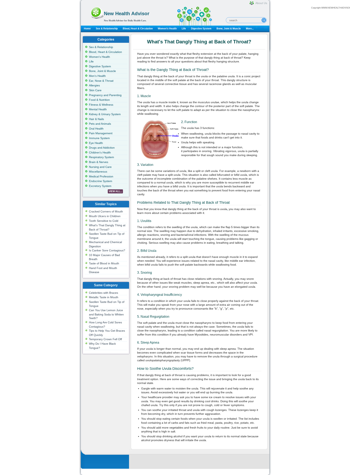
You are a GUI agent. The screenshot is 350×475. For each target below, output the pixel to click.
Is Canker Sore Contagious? (107, 250)
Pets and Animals (100, 123)
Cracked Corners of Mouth (106, 211)
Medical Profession (101, 176)
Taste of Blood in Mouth (104, 263)
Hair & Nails (96, 119)
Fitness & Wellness (101, 104)
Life (184, 28)
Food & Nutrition (99, 99)
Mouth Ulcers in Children (105, 216)
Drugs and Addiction (102, 147)
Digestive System (201, 28)
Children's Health (100, 152)
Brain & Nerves (98, 162)
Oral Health (96, 128)
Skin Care (95, 90)
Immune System (99, 138)
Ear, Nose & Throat (101, 80)
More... (250, 28)
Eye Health (96, 143)
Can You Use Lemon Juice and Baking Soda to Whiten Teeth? (106, 314)
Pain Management (100, 133)
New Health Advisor (126, 13)
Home (87, 28)
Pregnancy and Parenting (105, 95)
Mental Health (98, 109)
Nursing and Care (100, 166)
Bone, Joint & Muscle (229, 28)
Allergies (94, 85)
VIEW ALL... (115, 191)
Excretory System (100, 186)
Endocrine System (100, 181)
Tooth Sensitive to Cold (103, 220)
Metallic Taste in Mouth (103, 297)
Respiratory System (101, 157)
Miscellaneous (98, 171)
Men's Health (97, 75)
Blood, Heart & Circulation (138, 28)
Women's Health (167, 28)
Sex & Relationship (107, 28)
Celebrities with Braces (103, 292)
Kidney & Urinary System (105, 114)
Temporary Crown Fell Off (105, 339)
